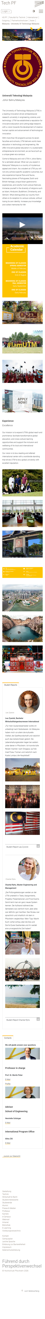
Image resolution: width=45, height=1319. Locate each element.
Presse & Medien (9, 1208)
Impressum (6, 1247)
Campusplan (7, 1239)
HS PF (4, 17)
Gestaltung (6, 1191)
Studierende (7, 1202)
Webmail (5, 1219)
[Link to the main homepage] (39, 4)
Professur (6, 1211)
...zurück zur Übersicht (11, 1156)
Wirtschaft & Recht (9, 1197)
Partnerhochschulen (20, 20)
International (32, 17)
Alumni (5, 1205)
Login (5, 11)
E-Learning (6, 1228)
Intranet (5, 1222)
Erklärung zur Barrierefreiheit (13, 1244)
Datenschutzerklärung (11, 1250)
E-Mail (7, 1079)
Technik (5, 1194)
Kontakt (5, 1236)
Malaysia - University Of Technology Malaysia (20, 24)
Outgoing (6, 20)
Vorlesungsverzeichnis (11, 1231)
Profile (7, 1084)
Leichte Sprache (8, 1241)
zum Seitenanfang (31, 1291)
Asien (32, 20)
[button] (22, 847)
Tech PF (8, 3)
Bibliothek (6, 1225)
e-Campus (6, 1217)
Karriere (5, 1214)
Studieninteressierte (10, 1200)
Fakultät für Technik (17, 17)
